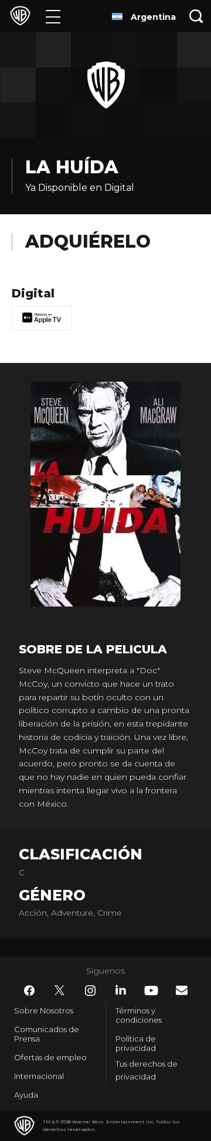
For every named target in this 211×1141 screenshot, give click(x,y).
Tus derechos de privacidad (146, 1070)
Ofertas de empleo (50, 1057)
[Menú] (53, 16)
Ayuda (26, 1094)
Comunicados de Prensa (46, 1033)
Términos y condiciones (138, 1015)
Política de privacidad (135, 1043)
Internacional (39, 1076)
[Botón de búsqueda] (196, 16)
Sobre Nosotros (43, 1010)
